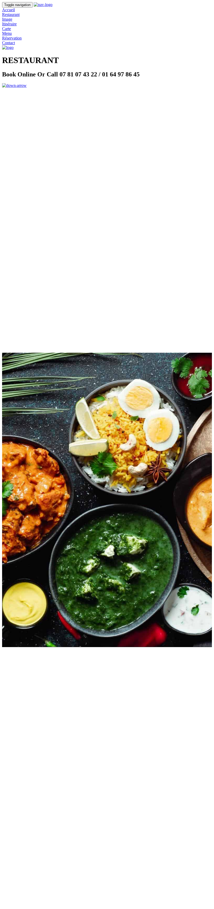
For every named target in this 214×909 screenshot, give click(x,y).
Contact (8, 43)
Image (7, 19)
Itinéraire (9, 24)
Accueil (8, 10)
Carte (6, 28)
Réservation (12, 38)
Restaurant (11, 14)
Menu (7, 33)
